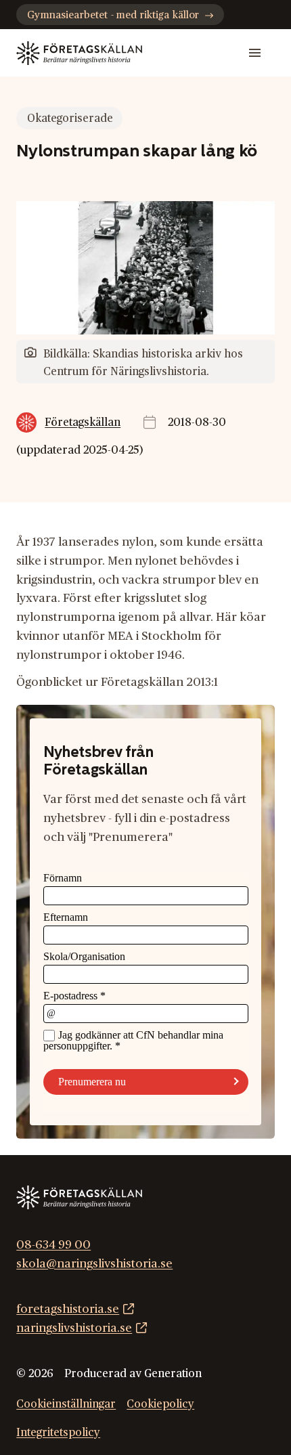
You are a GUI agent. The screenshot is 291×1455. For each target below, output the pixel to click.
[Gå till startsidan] (79, 53)
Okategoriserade (70, 118)
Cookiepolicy (160, 1404)
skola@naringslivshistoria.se (94, 1263)
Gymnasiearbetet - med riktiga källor (113, 15)
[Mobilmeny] (255, 53)
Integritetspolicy (58, 1432)
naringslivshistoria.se (74, 1328)
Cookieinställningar (66, 1404)
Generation (173, 1373)
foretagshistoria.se (67, 1309)
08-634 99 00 (53, 1245)
